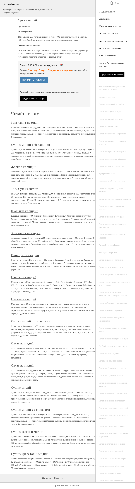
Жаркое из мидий (23, 167)
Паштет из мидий (23, 277)
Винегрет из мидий (25, 255)
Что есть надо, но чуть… (110, 33)
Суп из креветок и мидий (29, 454)
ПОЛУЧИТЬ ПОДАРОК (33, 80)
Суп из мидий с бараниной (30, 144)
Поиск (114, 3)
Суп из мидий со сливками (30, 409)
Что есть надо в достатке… (111, 48)
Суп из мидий (21, 387)
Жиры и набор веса (107, 55)
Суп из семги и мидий (27, 431)
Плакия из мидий (23, 299)
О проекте (47, 478)
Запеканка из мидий (25, 122)
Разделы (58, 478)
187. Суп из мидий (24, 189)
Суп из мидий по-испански (30, 321)
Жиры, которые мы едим (110, 26)
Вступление (104, 18)
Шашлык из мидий (24, 211)
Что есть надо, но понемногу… (113, 40)
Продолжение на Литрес (112, 74)
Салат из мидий (22, 343)
